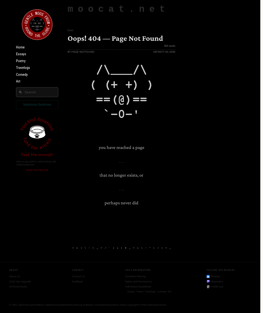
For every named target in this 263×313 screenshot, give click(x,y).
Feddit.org (217, 286)
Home (20, 47)
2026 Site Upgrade (20, 281)
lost (71, 30)
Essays (21, 54)
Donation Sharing (135, 276)
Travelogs (23, 67)
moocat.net (119, 9)
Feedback (77, 281)
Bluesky (215, 276)
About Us (14, 276)
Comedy (22, 74)
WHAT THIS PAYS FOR (37, 170)
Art (18, 81)
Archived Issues (18, 286)
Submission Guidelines (37, 104)
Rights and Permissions (138, 281)
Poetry (21, 60)
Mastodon (217, 281)
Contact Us (78, 276)
